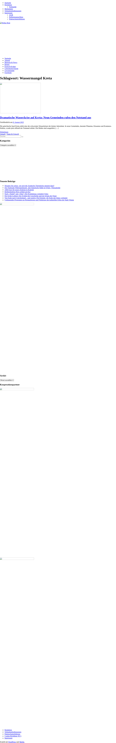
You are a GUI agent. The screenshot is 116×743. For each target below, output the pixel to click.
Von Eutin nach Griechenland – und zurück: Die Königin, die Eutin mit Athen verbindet (36, 198)
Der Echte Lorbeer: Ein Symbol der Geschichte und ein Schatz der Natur (31, 196)
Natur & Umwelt (13, 134)
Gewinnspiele (9, 71)
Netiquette (12, 7)
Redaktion (8, 5)
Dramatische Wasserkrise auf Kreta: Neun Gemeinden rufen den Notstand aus (45, 117)
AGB (11, 15)
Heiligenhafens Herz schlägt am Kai (17, 192)
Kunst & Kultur (10, 67)
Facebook (8, 73)
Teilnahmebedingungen (13, 11)
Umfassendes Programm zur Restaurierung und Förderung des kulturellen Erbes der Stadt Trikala (39, 200)
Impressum (8, 13)
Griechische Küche (11, 69)
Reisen (7, 64)
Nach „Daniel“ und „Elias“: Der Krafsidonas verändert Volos (26, 194)
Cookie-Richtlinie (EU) (13, 736)
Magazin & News (11, 62)
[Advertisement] (58, 40)
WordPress (12, 742)
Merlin (21, 742)
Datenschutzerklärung (17, 19)
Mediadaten (9, 9)
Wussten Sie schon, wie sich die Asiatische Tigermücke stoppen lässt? (29, 186)
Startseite (8, 3)
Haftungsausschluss (16, 17)
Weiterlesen (4, 132)
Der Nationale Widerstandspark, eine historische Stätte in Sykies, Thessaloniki (32, 188)
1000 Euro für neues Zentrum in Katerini (19, 190)
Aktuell (7, 60)
